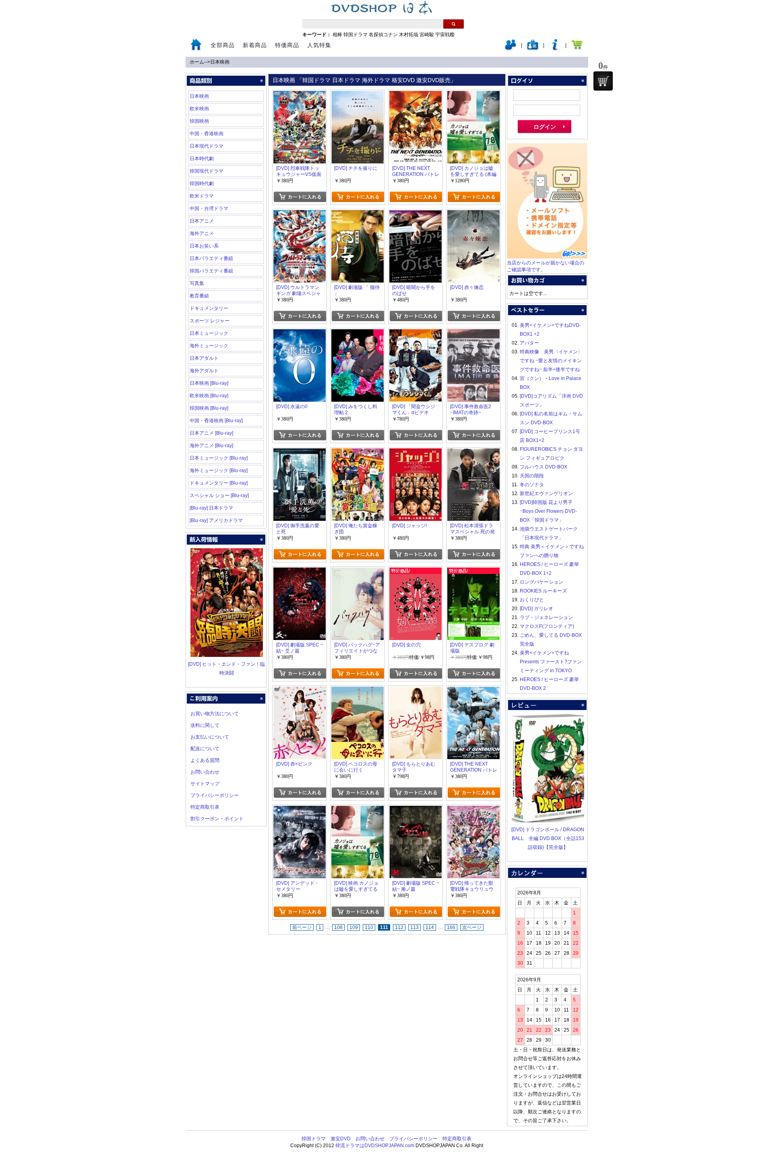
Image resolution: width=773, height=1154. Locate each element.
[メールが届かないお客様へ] (547, 257)
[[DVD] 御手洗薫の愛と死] (299, 453)
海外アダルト (204, 371)
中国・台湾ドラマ (209, 208)
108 (338, 927)
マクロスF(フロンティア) (547, 626)
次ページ (472, 927)
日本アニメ (202, 221)
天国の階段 (532, 476)
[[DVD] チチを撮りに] (357, 95)
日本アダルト (204, 358)
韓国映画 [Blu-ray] (209, 408)
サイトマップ (204, 784)
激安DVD (341, 1139)
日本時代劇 (202, 158)
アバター (529, 343)
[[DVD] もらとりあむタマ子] (415, 691)
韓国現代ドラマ (206, 171)
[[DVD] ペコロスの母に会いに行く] (357, 691)
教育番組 (199, 296)
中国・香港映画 (206, 133)
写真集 (197, 283)
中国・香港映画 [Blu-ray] (216, 420)
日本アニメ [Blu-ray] (211, 433)
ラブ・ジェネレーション (546, 617)
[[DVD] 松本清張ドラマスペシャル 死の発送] (473, 453)
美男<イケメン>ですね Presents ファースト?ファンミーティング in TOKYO (551, 661)
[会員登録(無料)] (532, 49)
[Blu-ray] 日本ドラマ (211, 508)
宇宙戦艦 (445, 34)
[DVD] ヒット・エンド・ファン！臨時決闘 (226, 668)
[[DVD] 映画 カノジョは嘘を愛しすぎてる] (357, 810)
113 (414, 927)
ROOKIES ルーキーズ (543, 591)
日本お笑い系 (204, 246)
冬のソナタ (532, 484)
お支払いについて (209, 737)
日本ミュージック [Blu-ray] (219, 458)
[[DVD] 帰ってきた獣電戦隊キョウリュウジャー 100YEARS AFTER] (473, 810)
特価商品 (287, 45)
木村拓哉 (408, 34)
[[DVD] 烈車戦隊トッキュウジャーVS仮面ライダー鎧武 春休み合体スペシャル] (299, 95)
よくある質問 (204, 760)
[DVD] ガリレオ (536, 608)
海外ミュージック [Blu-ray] (219, 470)
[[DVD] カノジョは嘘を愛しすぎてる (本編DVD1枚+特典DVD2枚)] (473, 95)
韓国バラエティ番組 (211, 271)
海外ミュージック (209, 346)
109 (353, 927)
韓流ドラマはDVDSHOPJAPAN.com (374, 1145)
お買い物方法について (214, 713)
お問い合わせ (204, 772)
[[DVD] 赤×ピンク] (299, 691)
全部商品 (223, 45)
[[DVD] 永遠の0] (299, 333)
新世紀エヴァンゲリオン (546, 493)
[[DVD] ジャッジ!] (415, 453)
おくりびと (532, 600)
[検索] (453, 24)
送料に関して (204, 725)
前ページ (302, 927)
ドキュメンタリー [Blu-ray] (219, 483)
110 (369, 927)
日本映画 (219, 62)
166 (451, 927)
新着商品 (255, 45)
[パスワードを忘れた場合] (554, 49)
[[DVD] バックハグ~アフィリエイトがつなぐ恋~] (357, 572)
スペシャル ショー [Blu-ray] (219, 495)
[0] (603, 81)
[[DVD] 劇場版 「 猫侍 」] (357, 214)
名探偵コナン (383, 34)
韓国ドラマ (355, 34)
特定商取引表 (204, 807)
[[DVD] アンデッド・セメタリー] (299, 810)
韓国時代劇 (202, 183)
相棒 (337, 34)
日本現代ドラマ (206, 146)
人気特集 (319, 45)
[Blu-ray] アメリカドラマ (216, 520)
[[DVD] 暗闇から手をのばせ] (415, 214)
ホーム (197, 62)
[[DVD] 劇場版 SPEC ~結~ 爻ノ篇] (299, 572)
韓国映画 (199, 121)
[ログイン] (510, 49)
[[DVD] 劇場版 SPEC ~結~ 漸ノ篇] (415, 810)
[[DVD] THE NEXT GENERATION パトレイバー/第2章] (473, 691)
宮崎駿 (427, 34)
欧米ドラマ (202, 196)
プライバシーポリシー (214, 795)
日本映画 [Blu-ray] (209, 383)
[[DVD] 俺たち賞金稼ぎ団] (357, 453)
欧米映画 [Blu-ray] (209, 395)
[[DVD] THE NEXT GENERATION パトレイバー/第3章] (415, 95)
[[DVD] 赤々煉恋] (473, 214)
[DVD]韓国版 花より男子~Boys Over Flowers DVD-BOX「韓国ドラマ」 (548, 511)
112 (399, 927)
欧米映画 (199, 108)
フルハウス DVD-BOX (543, 467)
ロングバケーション (541, 582)
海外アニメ (202, 233)
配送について (204, 748)
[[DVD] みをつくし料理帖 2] (357, 333)
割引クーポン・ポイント (217, 819)
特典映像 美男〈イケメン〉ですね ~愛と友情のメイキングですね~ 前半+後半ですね (551, 360)
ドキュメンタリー (209, 308)
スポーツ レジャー (209, 321)
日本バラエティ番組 (211, 258)
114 (430, 927)
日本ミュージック (209, 333)
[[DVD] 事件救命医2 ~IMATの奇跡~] (473, 333)
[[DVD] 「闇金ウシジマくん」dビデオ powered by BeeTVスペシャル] (415, 333)
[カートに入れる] (300, 197)
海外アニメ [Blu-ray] (211, 445)
